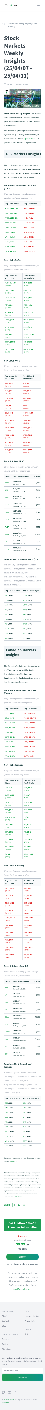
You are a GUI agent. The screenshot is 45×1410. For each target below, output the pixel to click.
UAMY (7, 320)
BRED (7, 713)
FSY (6, 987)
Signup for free (30, 138)
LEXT (25, 903)
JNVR (7, 297)
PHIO (7, 549)
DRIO (25, 327)
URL (6, 839)
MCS (25, 810)
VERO (7, 242)
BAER (25, 624)
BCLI (6, 442)
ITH (24, 1131)
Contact (5, 1321)
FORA (26, 727)
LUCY (7, 519)
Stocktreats (9, 1399)
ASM (6, 305)
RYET (7, 349)
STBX (7, 428)
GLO (6, 1009)
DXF (6, 542)
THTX (25, 297)
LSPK (26, 732)
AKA (6, 450)
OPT (6, 751)
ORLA (7, 342)
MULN (7, 213)
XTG (24, 1127)
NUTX (7, 246)
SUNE (26, 242)
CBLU (7, 718)
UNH (6, 633)
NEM (6, 600)
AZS (6, 940)
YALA (7, 327)
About (4, 1316)
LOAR (25, 605)
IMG (6, 1108)
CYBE (7, 795)
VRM (6, 334)
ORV (6, 832)
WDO (7, 1141)
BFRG (26, 290)
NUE (6, 910)
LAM (6, 995)
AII (6, 1046)
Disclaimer (6, 1349)
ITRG (6, 290)
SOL (6, 1039)
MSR (24, 1136)
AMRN (7, 218)
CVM (25, 305)
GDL (6, 954)
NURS (26, 854)
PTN (25, 227)
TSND (7, 903)
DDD (25, 940)
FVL (25, 832)
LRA (6, 742)
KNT (6, 1127)
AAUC (7, 1131)
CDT (6, 490)
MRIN (26, 251)
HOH (6, 947)
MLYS (25, 600)
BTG (6, 595)
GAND (26, 918)
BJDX (26, 223)
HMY (6, 614)
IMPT (26, 713)
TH (25, 795)
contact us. (14, 1161)
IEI (24, 817)
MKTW (26, 320)
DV (6, 854)
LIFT (6, 925)
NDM (6, 1024)
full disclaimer (18, 1197)
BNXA (7, 732)
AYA (6, 1117)
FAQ (26, 1334)
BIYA (25, 246)
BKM (25, 802)
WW (25, 232)
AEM (6, 624)
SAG (24, 614)
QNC (6, 1054)
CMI (6, 932)
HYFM (7, 251)
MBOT (26, 349)
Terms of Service (31, 1316)
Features (6, 1339)
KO (6, 609)
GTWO (7, 817)
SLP (25, 342)
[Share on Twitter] (19, 1205)
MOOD (26, 718)
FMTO (26, 208)
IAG (6, 605)
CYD (24, 619)
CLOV (25, 595)
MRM (7, 223)
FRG (24, 1108)
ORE (6, 810)
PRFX (7, 505)
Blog (3, 24)
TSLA (7, 1017)
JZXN (7, 227)
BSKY (26, 746)
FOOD (7, 918)
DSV (6, 824)
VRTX (26, 737)
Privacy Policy (30, 1321)
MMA (7, 232)
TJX (6, 638)
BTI (6, 619)
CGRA (25, 1141)
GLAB (7, 737)
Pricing (5, 1344)
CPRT (7, 628)
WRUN (26, 723)
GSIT (24, 638)
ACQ (24, 1117)
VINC (25, 237)
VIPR (25, 742)
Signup (22, 1257)
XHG (25, 218)
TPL (6, 723)
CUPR (26, 756)
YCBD (7, 420)
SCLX (7, 413)
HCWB (7, 208)
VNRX (7, 534)
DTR (6, 895)
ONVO (25, 413)
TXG (6, 847)
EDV (6, 1136)
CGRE (25, 1146)
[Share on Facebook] (14, 1205)
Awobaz (5, 1402)
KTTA (7, 512)
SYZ (24, 1122)
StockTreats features (22, 1289)
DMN (25, 213)
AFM (6, 756)
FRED (7, 746)
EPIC (6, 727)
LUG (6, 1146)
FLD (6, 398)
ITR (6, 802)
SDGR (26, 334)
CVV (6, 1002)
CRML (26, 312)
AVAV (24, 609)
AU (6, 312)
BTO (6, 1103)
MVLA (25, 442)
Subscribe (22, 1377)
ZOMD (7, 1032)
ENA (25, 751)
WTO (7, 237)
